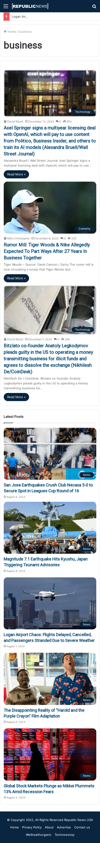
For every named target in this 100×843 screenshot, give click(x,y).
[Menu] (5, 8)
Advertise (64, 827)
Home (11, 31)
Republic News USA (78, 820)
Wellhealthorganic (38, 835)
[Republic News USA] (30, 6)
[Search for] (94, 8)
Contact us (82, 827)
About (49, 827)
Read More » (16, 174)
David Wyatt (15, 121)
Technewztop (64, 835)
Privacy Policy (32, 827)
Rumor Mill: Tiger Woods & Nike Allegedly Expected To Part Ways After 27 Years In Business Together (47, 251)
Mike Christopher (18, 238)
